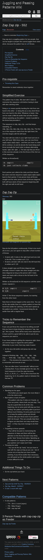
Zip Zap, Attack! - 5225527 (14, 486)
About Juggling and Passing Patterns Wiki (18, 554)
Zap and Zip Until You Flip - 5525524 (18, 484)
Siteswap (5, 196)
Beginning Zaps (22, 35)
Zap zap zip (17, 20)
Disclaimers (8, 556)
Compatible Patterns (14, 496)
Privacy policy (9, 552)
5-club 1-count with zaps (13, 488)
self (28, 44)
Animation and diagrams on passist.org (16, 242)
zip (9, 108)
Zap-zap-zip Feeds (9, 524)
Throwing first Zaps (11, 83)
